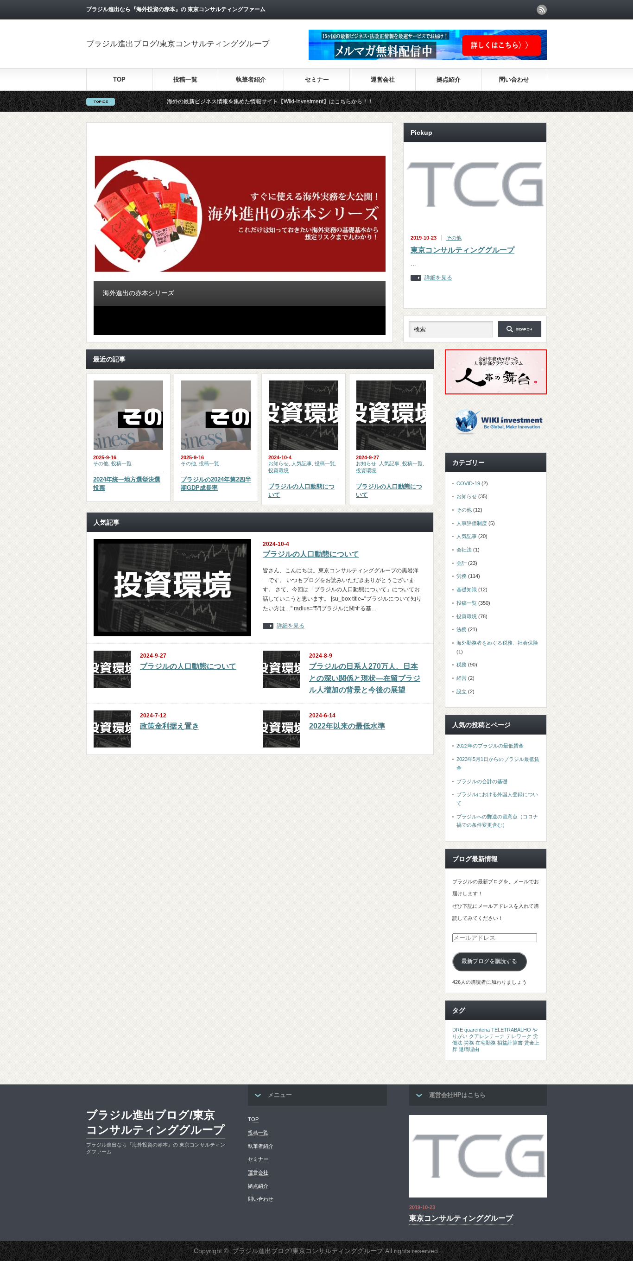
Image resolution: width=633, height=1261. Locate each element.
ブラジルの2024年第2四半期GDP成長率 (216, 483)
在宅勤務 (485, 1043)
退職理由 (469, 1049)
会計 (461, 563)
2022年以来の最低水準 (347, 726)
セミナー (317, 79)
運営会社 (383, 79)
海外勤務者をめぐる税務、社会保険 (497, 643)
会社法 (464, 549)
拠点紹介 (449, 79)
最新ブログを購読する (489, 961)
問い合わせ (514, 79)
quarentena (477, 1030)
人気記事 (301, 463)
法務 (461, 629)
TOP (119, 79)
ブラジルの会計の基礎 (481, 781)
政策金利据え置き (169, 726)
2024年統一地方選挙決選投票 (126, 483)
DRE (457, 1030)
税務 (461, 664)
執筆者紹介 (251, 79)
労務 (461, 576)
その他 (454, 238)
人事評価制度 (471, 523)
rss (542, 10)
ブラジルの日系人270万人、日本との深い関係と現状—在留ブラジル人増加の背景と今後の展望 (364, 678)
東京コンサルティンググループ (462, 250)
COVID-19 (468, 483)
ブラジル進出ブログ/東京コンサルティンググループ (178, 43)
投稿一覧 (185, 79)
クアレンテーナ (487, 1036)
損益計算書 (510, 1043)
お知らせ (278, 463)
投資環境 (278, 470)
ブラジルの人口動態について (301, 490)
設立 (461, 691)
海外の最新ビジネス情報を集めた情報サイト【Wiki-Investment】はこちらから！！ (236, 101)
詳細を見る (438, 278)
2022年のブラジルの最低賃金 (490, 745)
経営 (461, 678)
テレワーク (519, 1036)
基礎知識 (466, 589)
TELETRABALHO (511, 1030)
